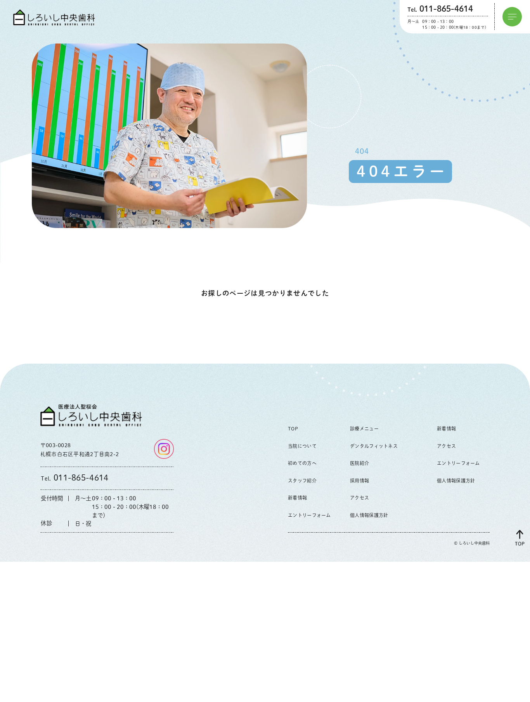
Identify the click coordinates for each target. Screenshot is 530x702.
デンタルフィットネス (374, 446)
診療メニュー (364, 428)
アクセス (359, 497)
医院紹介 (359, 463)
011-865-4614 (74, 477)
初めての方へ (302, 463)
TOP (293, 428)
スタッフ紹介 (302, 480)
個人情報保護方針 (369, 515)
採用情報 (359, 480)
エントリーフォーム (309, 515)
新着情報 (297, 497)
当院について (302, 446)
